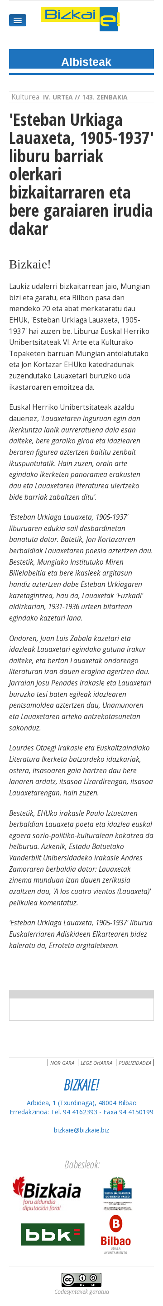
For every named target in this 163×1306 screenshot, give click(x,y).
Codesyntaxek (71, 1292)
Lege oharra (96, 1062)
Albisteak (86, 61)
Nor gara (62, 1062)
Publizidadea (135, 1062)
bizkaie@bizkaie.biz (81, 1130)
